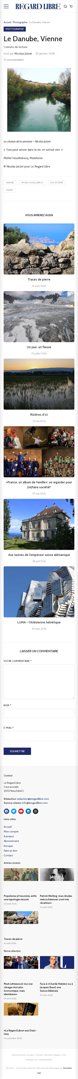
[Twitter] (14, 811)
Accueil (7, 22)
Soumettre (17, 751)
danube (10, 182)
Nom (7, 705)
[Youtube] (21, 811)
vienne (9, 190)
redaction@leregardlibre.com (33, 798)
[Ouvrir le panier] (71, 6)
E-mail (9, 727)
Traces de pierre (39, 279)
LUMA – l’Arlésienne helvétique (39, 622)
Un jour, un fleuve (39, 347)
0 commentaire (14, 59)
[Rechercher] (65, 6)
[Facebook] (6, 811)
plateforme (56, 182)
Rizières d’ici (39, 414)
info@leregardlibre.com (35, 803)
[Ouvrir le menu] (6, 6)
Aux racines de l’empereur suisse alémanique (39, 555)
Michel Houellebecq (32, 182)
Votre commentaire (18, 661)
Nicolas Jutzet (23, 53)
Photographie (20, 22)
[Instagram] (35, 811)
